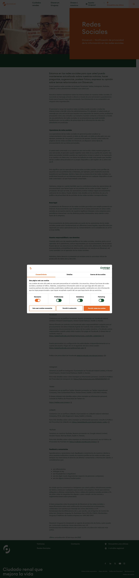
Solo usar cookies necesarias (42, 308)
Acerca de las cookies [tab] (97, 274)
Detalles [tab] (69, 274)
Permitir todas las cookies (96, 308)
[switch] (59, 300)
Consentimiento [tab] (41, 274)
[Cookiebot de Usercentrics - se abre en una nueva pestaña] (101, 268)
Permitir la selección (69, 308)
